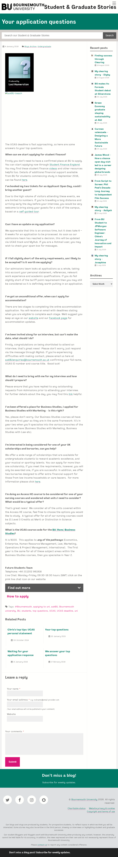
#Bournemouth (23, 606)
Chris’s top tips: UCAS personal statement (21, 631)
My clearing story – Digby (102, 73)
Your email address (33, 699)
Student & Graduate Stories (80, 7)
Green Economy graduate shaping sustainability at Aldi (102, 111)
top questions (40, 610)
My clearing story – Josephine (101, 259)
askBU (54, 606)
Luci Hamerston (19, 84)
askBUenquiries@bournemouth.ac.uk (27, 359)
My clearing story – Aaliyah (103, 208)
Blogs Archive (30, 46)
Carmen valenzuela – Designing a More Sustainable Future (101, 137)
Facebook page (58, 318)
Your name (13, 688)
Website (11, 714)
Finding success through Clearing (103, 59)
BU (18, 610)
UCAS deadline (65, 610)
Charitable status (76, 808)
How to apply (17, 596)
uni (76, 610)
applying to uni (41, 606)
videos (53, 168)
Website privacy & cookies (102, 808)
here (24, 179)
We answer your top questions (57, 653)
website (33, 318)
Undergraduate (44, 46)
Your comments (14, 731)
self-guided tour (29, 211)
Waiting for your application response (20, 653)
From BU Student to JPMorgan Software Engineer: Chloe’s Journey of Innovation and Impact (103, 233)
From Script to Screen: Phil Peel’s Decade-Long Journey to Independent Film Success (103, 189)
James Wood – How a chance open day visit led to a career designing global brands (103, 163)
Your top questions (56, 629)
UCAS (52, 610)
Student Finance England (65, 164)
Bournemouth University (23, 6)
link (71, 394)
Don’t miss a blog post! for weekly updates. (40, 852)
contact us (42, 845)
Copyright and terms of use (101, 811)
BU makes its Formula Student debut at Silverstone (103, 88)
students (26, 610)
